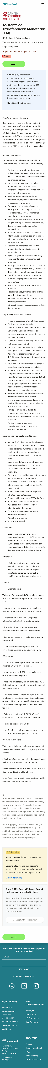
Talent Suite (31, 1014)
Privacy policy (32, 1055)
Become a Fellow (10, 1021)
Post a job (30, 1010)
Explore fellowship (14, 877)
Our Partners (32, 1022)
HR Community (32, 1018)
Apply (14, 64)
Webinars (6, 1029)
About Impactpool (34, 1048)
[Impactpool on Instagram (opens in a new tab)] (36, 989)
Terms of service (33, 1059)
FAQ (28, 1052)
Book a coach (8, 1017)
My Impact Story (9, 1025)
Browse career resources (8, 1012)
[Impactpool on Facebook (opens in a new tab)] (12, 989)
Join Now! (24, 969)
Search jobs (7, 1007)
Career (29, 1044)
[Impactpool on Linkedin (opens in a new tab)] (24, 989)
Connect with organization (25, 919)
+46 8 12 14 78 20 (9, 1053)
